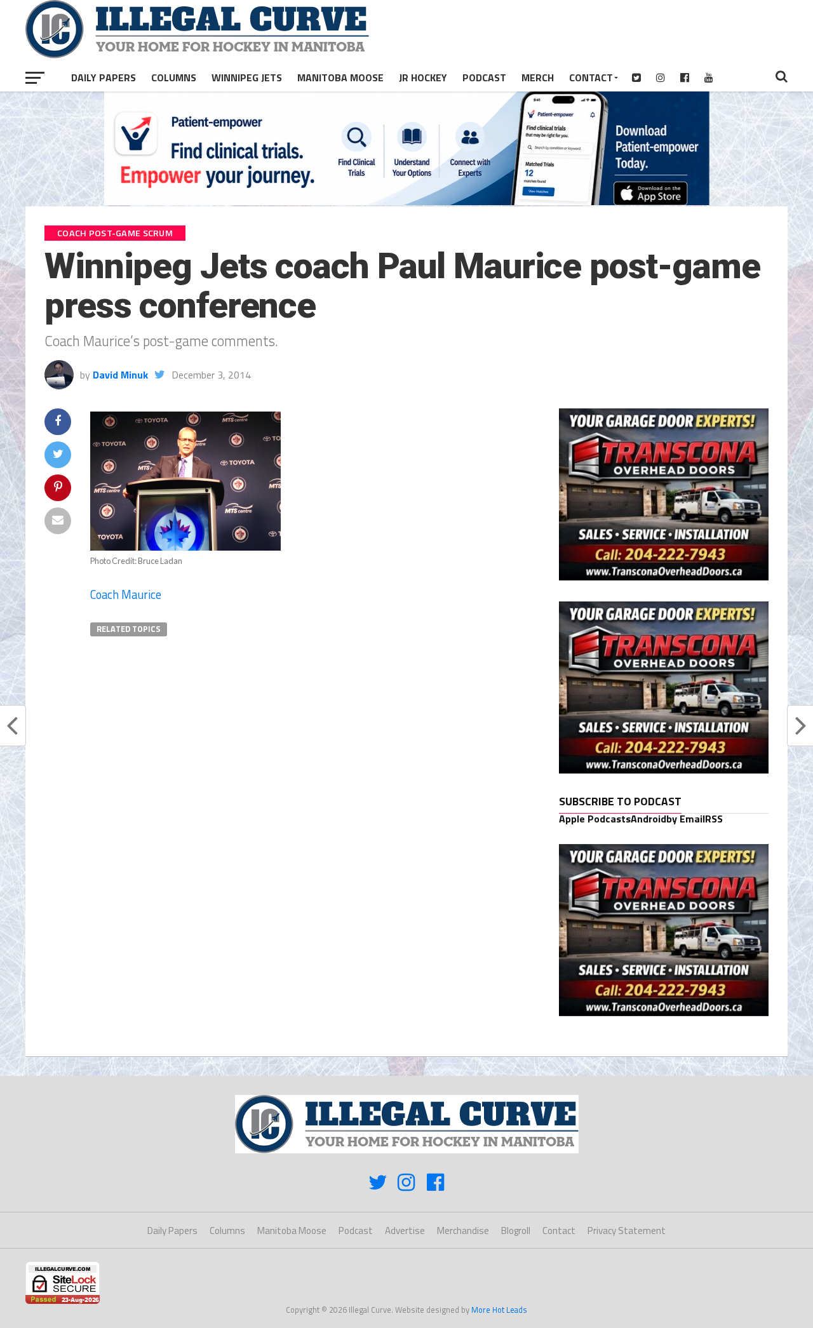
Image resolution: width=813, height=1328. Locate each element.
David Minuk (120, 374)
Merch (537, 77)
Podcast (484, 77)
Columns (173, 77)
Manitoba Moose (340, 77)
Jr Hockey (423, 77)
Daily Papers (103, 77)
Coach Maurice (125, 594)
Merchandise (463, 1230)
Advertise (405, 1230)
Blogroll (515, 1230)
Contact (591, 77)
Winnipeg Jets (247, 77)
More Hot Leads (499, 1309)
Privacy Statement (627, 1230)
